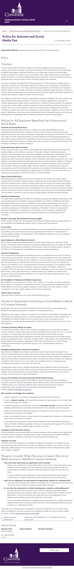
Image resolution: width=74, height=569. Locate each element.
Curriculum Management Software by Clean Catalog (37, 567)
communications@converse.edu (19, 389)
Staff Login (54, 550)
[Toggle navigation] (66, 21)
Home (4, 31)
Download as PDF (64, 41)
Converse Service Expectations (10, 518)
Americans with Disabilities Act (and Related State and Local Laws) (45, 518)
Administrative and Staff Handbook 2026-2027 (25, 31)
